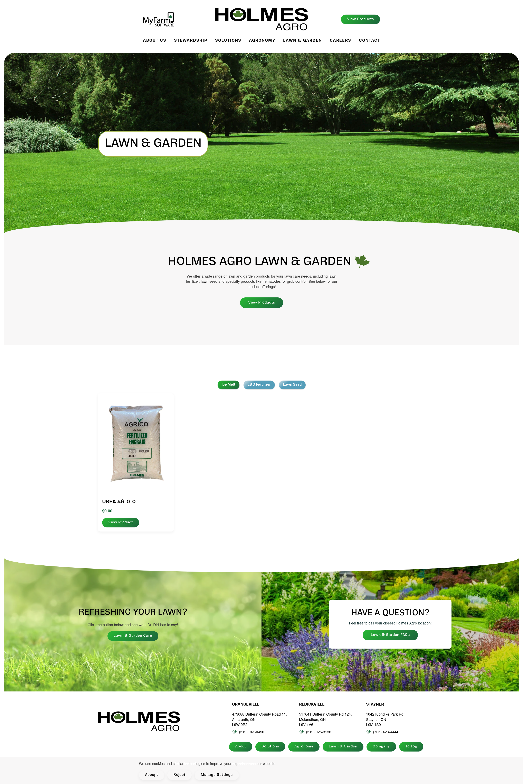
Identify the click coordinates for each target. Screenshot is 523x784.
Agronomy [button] (262, 41)
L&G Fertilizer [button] (259, 385)
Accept (151, 775)
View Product (120, 522)
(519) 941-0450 (251, 731)
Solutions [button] (228, 41)
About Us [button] (154, 41)
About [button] (240, 746)
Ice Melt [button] (228, 385)
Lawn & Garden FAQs (390, 635)
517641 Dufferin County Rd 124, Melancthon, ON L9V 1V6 (325, 719)
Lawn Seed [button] (292, 385)
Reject (179, 775)
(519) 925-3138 (318, 731)
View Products (360, 19)
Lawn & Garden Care (133, 636)
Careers (340, 41)
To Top (411, 746)
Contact (369, 41)
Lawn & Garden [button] (302, 41)
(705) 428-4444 (385, 731)
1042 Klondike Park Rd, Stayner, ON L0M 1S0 (385, 719)
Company (381, 746)
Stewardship (190, 41)
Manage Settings (217, 775)
